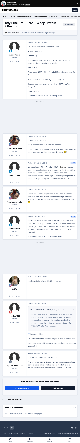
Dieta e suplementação (47, 33)
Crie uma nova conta (21, 388)
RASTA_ (14, 289)
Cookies (30, 433)
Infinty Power (15, 33)
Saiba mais (4, 4)
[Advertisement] (40, 117)
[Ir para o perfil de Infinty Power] (6, 33)
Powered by (68, 433)
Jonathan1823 (14, 316)
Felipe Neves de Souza (14, 366)
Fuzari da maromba (14, 148)
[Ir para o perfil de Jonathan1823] (14, 308)
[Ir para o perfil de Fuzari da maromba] (14, 140)
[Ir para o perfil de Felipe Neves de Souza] (14, 357)
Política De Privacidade (11, 433)
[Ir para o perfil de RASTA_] (14, 281)
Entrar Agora (58, 388)
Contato (22, 433)
